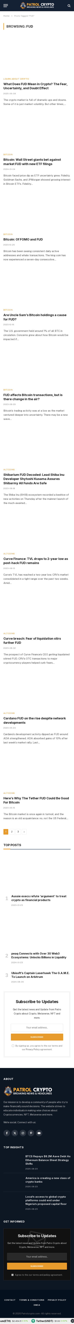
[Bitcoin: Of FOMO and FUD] (37, 211)
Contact (10, 1300)
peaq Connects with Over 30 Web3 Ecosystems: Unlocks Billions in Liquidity (38, 955)
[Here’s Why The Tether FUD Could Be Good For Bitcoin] (37, 770)
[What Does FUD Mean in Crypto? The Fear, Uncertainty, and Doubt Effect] (37, 55)
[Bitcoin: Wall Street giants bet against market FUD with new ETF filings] (37, 131)
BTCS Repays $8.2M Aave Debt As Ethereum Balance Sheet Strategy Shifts (48, 1160)
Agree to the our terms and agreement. (38, 1275)
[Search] (69, 5)
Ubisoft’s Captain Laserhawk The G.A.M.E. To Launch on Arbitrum (40, 975)
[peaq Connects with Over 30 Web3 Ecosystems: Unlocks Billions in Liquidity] (37, 930)
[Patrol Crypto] (37, 5)
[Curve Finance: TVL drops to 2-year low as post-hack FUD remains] (37, 530)
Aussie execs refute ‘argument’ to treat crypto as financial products (38, 898)
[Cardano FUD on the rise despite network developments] (37, 690)
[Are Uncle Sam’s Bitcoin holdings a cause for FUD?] (37, 287)
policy (47, 1275)
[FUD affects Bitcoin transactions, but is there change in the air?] (37, 366)
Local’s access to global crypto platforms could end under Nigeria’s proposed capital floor (46, 1200)
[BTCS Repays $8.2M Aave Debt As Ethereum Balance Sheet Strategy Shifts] (12, 1160)
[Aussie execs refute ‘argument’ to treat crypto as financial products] (37, 873)
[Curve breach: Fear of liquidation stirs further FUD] (37, 610)
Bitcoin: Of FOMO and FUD (23, 239)
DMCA (37, 1305)
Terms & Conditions (31, 1300)
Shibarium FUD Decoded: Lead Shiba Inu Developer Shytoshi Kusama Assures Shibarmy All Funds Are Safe (33, 479)
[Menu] (5, 5)
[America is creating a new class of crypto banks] (12, 1182)
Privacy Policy (33, 1049)
